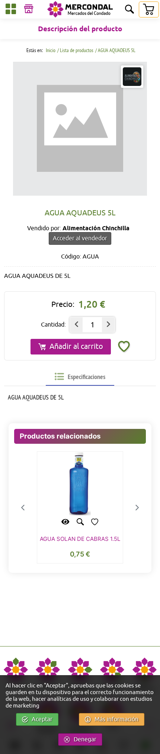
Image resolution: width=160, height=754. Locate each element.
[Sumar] (108, 325)
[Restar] (76, 325)
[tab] (80, 377)
